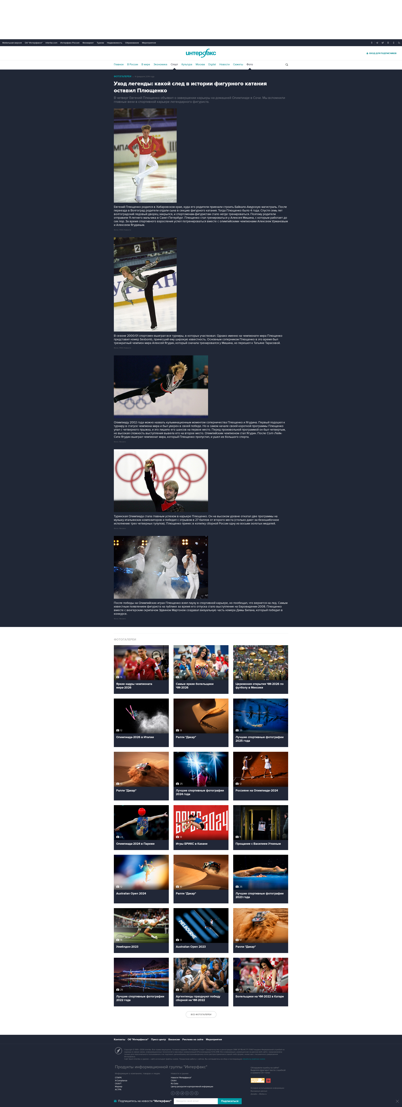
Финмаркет (88, 42)
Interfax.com (51, 42)
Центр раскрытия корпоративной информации (192, 1086)
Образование (132, 42)
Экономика (160, 64)
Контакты (119, 1039)
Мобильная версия (12, 42)
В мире (145, 64)
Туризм (100, 42)
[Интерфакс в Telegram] (178, 1093)
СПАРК (118, 1077)
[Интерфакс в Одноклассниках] (196, 1093)
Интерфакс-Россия (69, 42)
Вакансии (174, 1039)
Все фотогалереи (201, 1014)
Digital (212, 64)
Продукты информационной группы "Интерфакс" (161, 1066)
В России (132, 64)
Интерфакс (201, 53)
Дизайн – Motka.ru (259, 1094)
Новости (224, 64)
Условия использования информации (267, 1088)
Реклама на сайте (192, 1039)
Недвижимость (114, 42)
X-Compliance (121, 1080)
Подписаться (229, 1101)
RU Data (174, 1083)
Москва (200, 64)
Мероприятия (149, 42)
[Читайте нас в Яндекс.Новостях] (173, 1093)
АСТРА (118, 1089)
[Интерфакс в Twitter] (182, 1093)
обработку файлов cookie (253, 1059)
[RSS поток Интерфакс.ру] (192, 1093)
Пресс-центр (158, 1039)
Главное (119, 64)
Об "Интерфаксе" (34, 42)
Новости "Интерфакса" (181, 1077)
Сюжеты (238, 64)
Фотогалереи (122, 76)
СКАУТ (118, 1083)
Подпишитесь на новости (144, 1101)
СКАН (173, 1080)
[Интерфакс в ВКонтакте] (187, 1093)
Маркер (118, 1086)
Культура (187, 64)
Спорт (174, 64)
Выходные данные (259, 1091)
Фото (250, 64)
